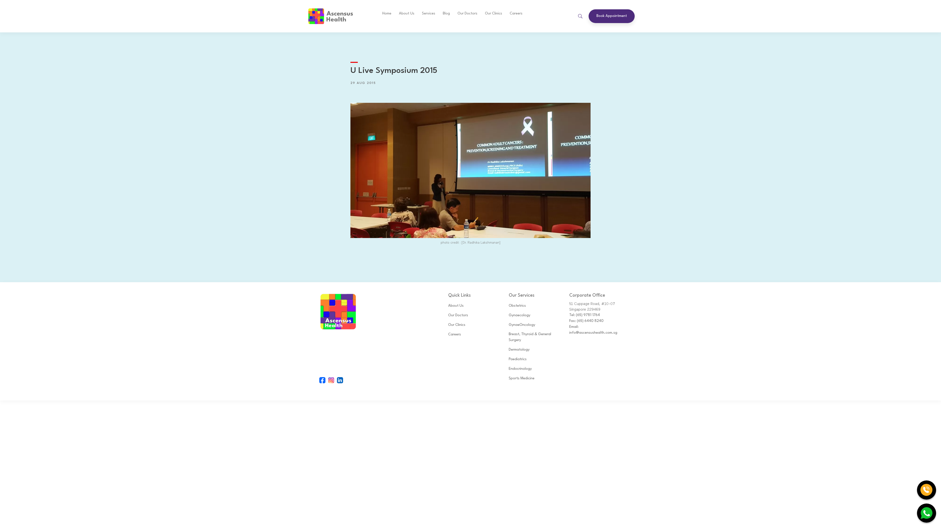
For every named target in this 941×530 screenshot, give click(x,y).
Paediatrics (518, 359)
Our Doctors (458, 315)
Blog (446, 13)
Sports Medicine (521, 378)
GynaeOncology (522, 325)
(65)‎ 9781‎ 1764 (588, 315)
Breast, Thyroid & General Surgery (530, 337)
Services (428, 13)
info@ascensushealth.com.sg (593, 333)
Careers (516, 13)
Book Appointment (611, 16)
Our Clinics (493, 13)
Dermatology (519, 350)
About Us (406, 13)
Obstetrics (517, 306)
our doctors (467, 13)
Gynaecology (519, 315)
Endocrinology (520, 369)
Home (386, 13)
